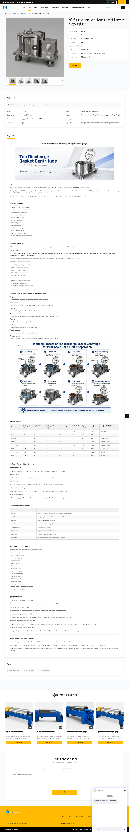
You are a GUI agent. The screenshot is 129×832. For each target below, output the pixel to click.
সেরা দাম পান (19, 742)
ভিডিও (35, 7)
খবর (89, 7)
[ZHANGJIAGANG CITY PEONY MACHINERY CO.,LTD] (11, 7)
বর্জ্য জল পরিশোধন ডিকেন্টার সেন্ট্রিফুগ (14, 732)
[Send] (124, 829)
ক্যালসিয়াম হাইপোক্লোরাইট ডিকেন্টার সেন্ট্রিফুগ (108, 732)
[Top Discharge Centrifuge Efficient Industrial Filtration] (35, 47)
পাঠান (64, 792)
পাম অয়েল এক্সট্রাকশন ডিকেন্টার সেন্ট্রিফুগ (46, 732)
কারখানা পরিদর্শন (55, 7)
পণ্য (30, 7)
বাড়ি (24, 7)
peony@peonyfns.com (26, 2)
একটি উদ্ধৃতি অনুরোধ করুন (78, 7)
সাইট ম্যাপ (16, 829)
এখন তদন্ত (74, 65)
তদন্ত (122, 2)
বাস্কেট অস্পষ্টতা (15, 13)
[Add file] (94, 829)
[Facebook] (7, 817)
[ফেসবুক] (127, 416)
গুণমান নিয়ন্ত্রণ (65, 7)
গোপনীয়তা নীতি (8, 829)
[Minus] (125, 790)
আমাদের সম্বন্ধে (44, 7)
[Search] (123, 7)
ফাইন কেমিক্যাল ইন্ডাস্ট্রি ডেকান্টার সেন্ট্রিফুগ (77, 732)
